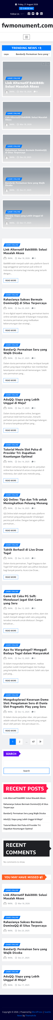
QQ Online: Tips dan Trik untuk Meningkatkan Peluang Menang (25, 501)
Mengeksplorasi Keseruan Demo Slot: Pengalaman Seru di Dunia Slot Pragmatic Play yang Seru (26, 703)
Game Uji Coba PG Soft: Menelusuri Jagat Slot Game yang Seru (22, 599)
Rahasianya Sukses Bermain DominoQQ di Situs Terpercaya (35, 82)
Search (11, 754)
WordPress (37, 1012)
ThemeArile (30, 1015)
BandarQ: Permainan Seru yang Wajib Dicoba (25, 184)
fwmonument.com (27, 25)
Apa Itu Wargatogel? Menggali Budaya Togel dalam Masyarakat (26, 651)
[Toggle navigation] (26, 37)
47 (33, 741)
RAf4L (24, 91)
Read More (10, 280)
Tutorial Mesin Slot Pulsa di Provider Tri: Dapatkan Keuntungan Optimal (22, 453)
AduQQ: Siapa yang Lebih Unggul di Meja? (24, 217)
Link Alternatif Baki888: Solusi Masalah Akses (26, 118)
